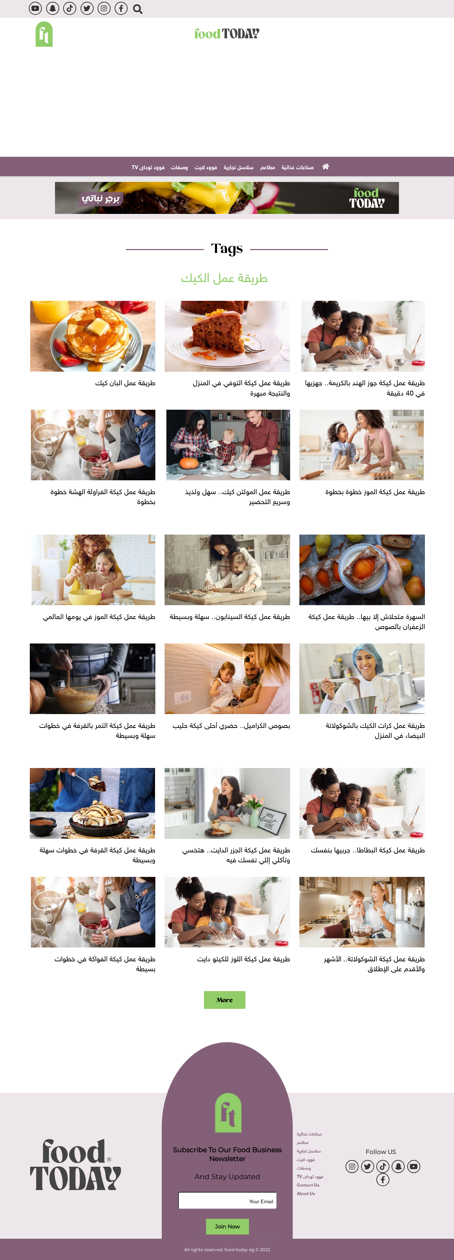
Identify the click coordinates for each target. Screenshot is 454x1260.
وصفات (179, 166)
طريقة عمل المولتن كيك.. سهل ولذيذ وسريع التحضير (237, 495)
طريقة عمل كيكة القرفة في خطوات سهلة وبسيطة (97, 853)
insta (104, 8)
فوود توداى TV (148, 166)
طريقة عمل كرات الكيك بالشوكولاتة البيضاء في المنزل (375, 729)
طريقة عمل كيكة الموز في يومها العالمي (99, 615)
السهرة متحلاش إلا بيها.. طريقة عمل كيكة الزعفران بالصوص (367, 620)
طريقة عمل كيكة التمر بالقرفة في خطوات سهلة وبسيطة (97, 729)
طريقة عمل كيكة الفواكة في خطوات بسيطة (105, 962)
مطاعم (267, 166)
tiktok (69, 8)
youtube (35, 8)
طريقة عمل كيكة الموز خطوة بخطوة (375, 490)
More (225, 1000)
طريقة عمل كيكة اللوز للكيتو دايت (243, 957)
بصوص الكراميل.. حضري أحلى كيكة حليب (231, 724)
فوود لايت (206, 166)
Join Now (227, 1226)
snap (52, 8)
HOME (324, 166)
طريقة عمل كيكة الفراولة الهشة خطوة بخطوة (103, 495)
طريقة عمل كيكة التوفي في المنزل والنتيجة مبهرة (241, 386)
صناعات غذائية (298, 166)
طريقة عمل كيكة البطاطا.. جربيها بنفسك (368, 848)
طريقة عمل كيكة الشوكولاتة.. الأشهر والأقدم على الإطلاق (374, 962)
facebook (121, 8)
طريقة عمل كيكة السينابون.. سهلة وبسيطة (230, 615)
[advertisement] (227, 198)
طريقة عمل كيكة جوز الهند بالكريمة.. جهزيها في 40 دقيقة (365, 386)
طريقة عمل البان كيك (125, 381)
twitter (87, 8)
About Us (306, 1193)
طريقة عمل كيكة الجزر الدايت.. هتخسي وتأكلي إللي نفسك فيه (236, 853)
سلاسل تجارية (239, 166)
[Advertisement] (227, 103)
